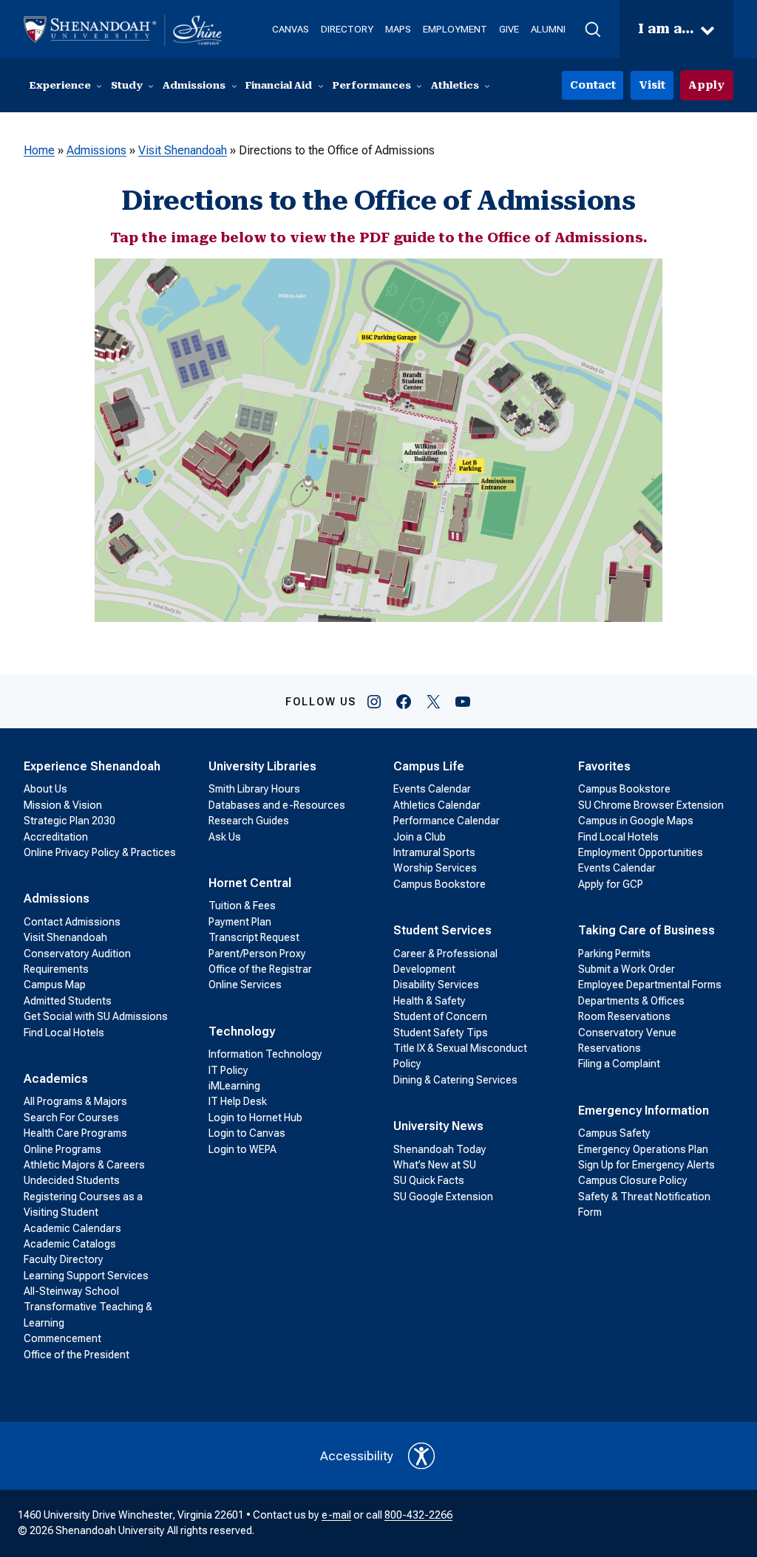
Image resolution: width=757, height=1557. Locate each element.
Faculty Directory (63, 1259)
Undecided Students (72, 1180)
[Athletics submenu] (487, 86)
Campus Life (428, 766)
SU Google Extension (443, 1196)
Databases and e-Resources (276, 805)
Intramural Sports (434, 852)
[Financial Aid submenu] (321, 86)
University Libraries (262, 766)
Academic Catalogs (70, 1244)
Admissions (96, 150)
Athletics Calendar (437, 805)
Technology (241, 1031)
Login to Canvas (246, 1133)
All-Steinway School (71, 1291)
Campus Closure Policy (633, 1180)
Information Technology (265, 1054)
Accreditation (56, 837)
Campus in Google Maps (635, 821)
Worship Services (435, 868)
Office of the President (76, 1355)
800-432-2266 (418, 1515)
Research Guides (248, 821)
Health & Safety (429, 1001)
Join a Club (419, 837)
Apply (706, 85)
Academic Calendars (72, 1228)
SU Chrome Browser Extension (651, 805)
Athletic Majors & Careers (84, 1165)
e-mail (336, 1515)
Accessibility (356, 1455)
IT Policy (228, 1070)
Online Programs (62, 1149)
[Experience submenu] (99, 86)
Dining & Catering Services (455, 1080)
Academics (56, 1079)
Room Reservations (624, 1016)
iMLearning (234, 1086)
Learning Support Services (86, 1275)
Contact (593, 85)
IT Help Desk (237, 1101)
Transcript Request (253, 937)
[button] (592, 30)
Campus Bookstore (439, 884)
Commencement (62, 1338)
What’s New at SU (434, 1165)
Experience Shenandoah (92, 766)
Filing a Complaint (619, 1064)
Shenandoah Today (439, 1149)
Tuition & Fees (242, 905)
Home (39, 150)
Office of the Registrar (260, 969)
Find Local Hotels (64, 1032)
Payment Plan (239, 922)
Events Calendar (432, 789)
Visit (652, 85)
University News (438, 1126)
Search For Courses (71, 1117)
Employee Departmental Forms (650, 984)
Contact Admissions (72, 922)
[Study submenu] (151, 86)
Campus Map (55, 984)
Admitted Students (68, 1001)
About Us (45, 789)
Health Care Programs (75, 1133)
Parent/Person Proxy (257, 953)
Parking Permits (614, 953)
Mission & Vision (63, 805)
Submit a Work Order (626, 969)
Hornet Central (249, 883)
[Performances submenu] (419, 86)
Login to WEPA (242, 1149)
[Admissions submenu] (234, 86)
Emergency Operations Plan (643, 1149)
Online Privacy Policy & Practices (100, 852)
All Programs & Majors (75, 1101)
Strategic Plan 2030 (69, 821)
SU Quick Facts (428, 1180)
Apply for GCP (610, 884)
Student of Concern (440, 1016)
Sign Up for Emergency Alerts (646, 1165)
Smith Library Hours (254, 789)
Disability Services (436, 984)
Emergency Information (643, 1110)
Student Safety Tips (440, 1032)
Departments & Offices (631, 1001)
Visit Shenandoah (182, 150)
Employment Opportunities (640, 852)
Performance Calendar (446, 821)
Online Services (245, 984)
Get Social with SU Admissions (96, 1016)
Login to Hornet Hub (255, 1117)
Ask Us (224, 837)
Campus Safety (614, 1133)
